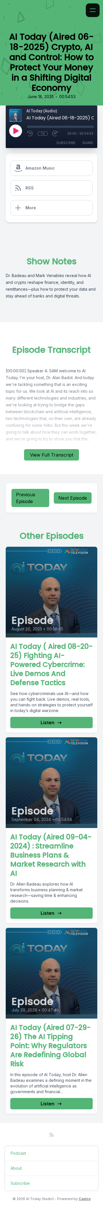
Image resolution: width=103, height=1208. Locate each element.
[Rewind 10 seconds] (30, 133)
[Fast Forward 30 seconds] (55, 133)
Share (87, 142)
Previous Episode (25, 498)
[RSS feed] (51, 1135)
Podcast (18, 1153)
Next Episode (72, 498)
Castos (85, 1199)
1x (43, 134)
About (16, 1168)
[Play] (15, 130)
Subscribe (66, 142)
